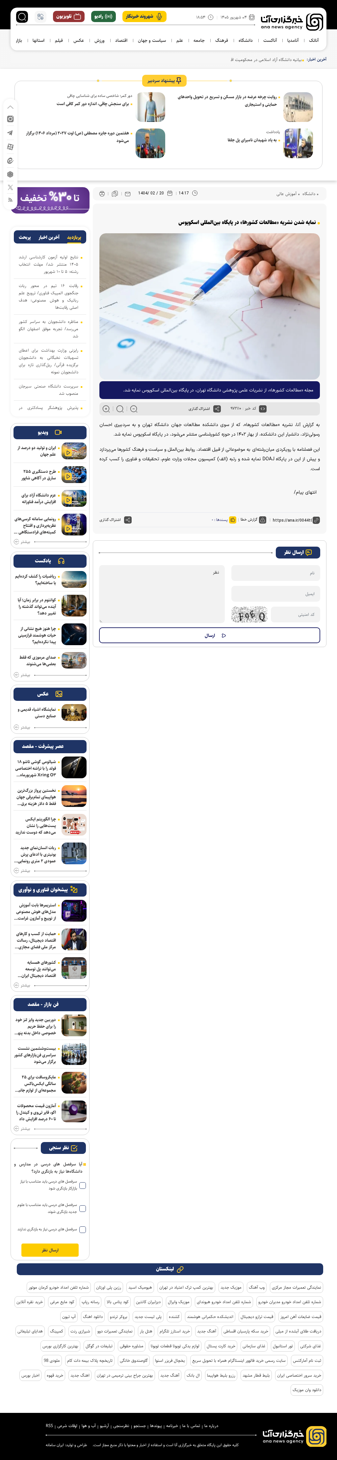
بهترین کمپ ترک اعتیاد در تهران (186, 1287)
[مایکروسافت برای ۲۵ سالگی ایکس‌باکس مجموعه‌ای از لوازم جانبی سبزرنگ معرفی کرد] (74, 1083)
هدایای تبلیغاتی (30, 1331)
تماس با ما (191, 1425)
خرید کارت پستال (221, 1346)
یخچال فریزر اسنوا (170, 1360)
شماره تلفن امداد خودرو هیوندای (224, 1302)
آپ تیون (69, 1316)
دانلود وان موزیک (307, 1390)
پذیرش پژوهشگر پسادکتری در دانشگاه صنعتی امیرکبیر (48, 411)
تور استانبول (283, 1346)
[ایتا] (10, 160)
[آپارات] (10, 146)
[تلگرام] (10, 132)
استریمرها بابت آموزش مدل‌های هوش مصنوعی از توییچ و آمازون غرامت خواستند (36, 912)
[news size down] (134, 409)
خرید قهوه (55, 1375)
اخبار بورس (30, 1375)
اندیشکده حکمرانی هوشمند (210, 1316)
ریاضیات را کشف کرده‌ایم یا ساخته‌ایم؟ (35, 579)
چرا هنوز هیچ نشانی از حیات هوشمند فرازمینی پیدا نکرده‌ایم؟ (37, 635)
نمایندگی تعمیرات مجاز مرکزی (296, 1287)
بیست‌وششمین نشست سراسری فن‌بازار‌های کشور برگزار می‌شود (35, 1055)
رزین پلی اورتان (108, 1287)
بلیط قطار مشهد (256, 1375)
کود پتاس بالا (118, 1302)
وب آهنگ (257, 1287)
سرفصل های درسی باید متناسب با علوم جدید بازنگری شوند (47, 1208)
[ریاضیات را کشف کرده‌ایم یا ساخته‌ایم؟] (74, 579)
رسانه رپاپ (90, 1302)
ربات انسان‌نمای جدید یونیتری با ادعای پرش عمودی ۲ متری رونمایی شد (37, 854)
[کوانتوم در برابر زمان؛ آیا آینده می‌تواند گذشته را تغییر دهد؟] (74, 605)
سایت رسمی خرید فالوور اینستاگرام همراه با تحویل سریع (239, 1360)
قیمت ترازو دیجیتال (257, 1316)
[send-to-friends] (127, 193)
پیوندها (156, 1425)
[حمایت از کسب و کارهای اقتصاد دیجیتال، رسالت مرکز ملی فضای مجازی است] (74, 939)
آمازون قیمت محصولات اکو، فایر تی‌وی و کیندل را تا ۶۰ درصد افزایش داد (36, 1112)
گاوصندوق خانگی (134, 1360)
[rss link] (10, 199)
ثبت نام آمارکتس (307, 1360)
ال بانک (193, 1375)
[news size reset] (120, 409)
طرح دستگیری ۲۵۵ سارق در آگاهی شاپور (38, 474)
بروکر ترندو (118, 1316)
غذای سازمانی (254, 1346)
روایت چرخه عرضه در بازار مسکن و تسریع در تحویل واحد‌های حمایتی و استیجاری (227, 101)
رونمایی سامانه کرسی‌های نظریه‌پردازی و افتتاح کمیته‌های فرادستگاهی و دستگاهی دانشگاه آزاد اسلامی (35, 525)
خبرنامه (172, 1425)
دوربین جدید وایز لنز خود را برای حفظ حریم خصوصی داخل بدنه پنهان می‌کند (35, 1026)
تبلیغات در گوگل (99, 1346)
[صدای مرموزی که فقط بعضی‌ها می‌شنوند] (74, 660)
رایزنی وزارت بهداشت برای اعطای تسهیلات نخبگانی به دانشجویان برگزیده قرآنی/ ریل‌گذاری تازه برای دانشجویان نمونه (48, 361)
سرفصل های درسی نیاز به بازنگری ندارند (47, 1229)
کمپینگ (56, 1331)
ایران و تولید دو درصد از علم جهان (36, 451)
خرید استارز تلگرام (175, 1331)
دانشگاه (308, 193)
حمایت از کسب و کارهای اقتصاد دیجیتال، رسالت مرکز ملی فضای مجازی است (36, 940)
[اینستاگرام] (10, 118)
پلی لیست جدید (148, 1316)
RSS (49, 1425)
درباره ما (211, 1425)
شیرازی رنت (80, 1331)
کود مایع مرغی (62, 1302)
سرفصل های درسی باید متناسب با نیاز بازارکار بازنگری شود (48, 1184)
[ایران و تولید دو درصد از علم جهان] (74, 451)
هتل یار (146, 1331)
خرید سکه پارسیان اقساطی (245, 1331)
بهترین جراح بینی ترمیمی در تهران (125, 1375)
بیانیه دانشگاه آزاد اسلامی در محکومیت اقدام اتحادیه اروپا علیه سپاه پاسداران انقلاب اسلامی (224, 59)
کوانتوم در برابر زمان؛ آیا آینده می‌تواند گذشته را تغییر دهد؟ (37, 606)
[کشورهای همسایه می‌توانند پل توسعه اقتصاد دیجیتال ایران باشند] (74, 968)
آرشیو (104, 1425)
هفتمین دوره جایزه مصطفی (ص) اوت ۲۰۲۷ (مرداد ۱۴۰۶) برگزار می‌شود (77, 137)
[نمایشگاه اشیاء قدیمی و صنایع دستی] (74, 712)
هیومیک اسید (140, 1287)
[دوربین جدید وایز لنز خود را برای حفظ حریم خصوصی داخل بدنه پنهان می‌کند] (74, 1025)
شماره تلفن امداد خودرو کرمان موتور (59, 1287)
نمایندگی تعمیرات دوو (115, 1331)
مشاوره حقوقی (131, 1346)
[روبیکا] (10, 173)
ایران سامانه (55, 1445)
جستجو (140, 1425)
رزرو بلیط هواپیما (221, 1375)
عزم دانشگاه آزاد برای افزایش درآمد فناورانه (38, 498)
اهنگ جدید (80, 1375)
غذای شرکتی (310, 1346)
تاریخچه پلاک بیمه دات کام (90, 1360)
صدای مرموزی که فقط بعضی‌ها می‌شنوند (37, 660)
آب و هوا (89, 1425)
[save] (115, 193)
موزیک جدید (231, 1287)
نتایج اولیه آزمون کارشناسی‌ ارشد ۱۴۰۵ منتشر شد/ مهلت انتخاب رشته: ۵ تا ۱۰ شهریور (48, 264)
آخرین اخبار (49, 237)
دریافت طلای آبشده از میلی (298, 1331)
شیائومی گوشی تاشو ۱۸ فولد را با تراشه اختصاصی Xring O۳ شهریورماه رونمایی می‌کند (35, 768)
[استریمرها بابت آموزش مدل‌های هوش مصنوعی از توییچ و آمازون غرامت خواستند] (74, 911)
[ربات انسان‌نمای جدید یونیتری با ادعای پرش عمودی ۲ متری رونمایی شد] (74, 853)
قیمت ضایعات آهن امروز (300, 1316)
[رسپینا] (50, 199)
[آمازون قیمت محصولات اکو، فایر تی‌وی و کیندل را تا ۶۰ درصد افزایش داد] (74, 1111)
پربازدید (74, 237)
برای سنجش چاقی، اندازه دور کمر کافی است (93, 103)
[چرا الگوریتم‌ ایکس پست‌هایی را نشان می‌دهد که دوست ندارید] (74, 825)
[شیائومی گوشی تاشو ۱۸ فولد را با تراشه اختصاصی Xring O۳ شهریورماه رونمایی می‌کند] (74, 767)
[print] (102, 194)
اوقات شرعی (67, 1425)
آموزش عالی (286, 193)
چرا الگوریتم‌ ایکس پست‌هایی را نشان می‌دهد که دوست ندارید (35, 826)
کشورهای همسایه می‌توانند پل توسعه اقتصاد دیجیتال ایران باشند (38, 969)
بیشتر (25, 542)
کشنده (174, 1316)
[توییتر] (10, 187)
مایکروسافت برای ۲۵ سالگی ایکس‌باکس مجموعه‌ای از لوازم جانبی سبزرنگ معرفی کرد (36, 1084)
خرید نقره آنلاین (29, 1302)
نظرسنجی (121, 1425)
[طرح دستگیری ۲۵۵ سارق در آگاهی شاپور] (74, 474)
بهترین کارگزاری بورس (60, 1346)
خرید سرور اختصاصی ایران (299, 1375)
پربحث (25, 237)
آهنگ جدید (206, 1331)
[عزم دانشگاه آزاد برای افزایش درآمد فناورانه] (74, 498)
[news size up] (106, 409)
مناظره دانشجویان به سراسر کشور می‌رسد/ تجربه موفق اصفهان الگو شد (48, 328)
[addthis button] (217, 409)
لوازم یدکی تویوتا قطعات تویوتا (175, 1346)
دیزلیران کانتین (148, 1302)
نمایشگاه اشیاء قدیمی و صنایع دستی (37, 712)
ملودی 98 (52, 1360)
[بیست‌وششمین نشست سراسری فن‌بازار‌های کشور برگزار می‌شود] (74, 1054)
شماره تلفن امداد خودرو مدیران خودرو (289, 1302)
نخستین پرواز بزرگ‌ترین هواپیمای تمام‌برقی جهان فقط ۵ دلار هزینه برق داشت (36, 797)
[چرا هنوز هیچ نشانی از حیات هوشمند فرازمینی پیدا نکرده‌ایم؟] (74, 634)
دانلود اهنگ (93, 1316)
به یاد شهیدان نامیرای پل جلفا (252, 140)
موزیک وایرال (179, 1302)
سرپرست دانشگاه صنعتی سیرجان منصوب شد (48, 390)
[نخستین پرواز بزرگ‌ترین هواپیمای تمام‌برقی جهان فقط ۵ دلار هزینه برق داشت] (74, 796)
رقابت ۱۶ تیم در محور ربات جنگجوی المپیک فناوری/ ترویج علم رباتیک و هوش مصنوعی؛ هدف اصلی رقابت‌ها (48, 296)
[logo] (292, 22)
